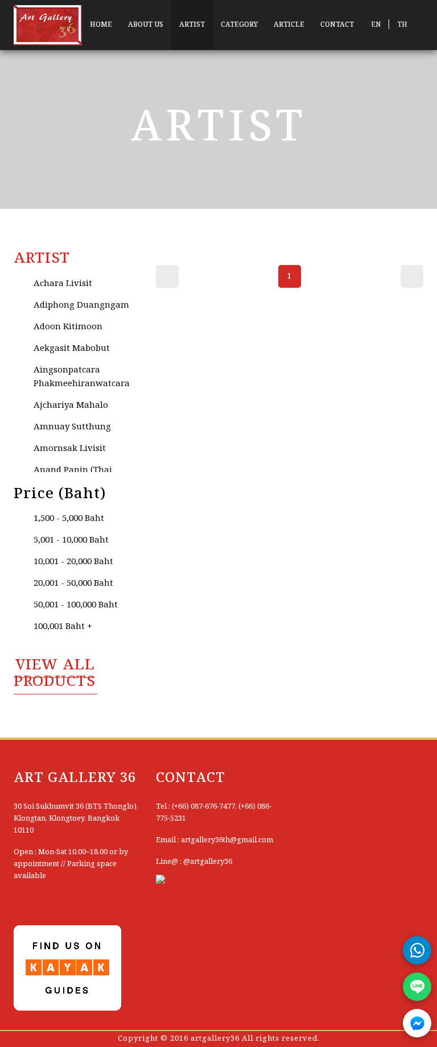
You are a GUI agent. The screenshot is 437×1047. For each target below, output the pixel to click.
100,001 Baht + (63, 627)
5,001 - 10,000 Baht (71, 540)
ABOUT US (145, 24)
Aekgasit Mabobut (72, 348)
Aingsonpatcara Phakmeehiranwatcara (82, 377)
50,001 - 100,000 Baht (76, 605)
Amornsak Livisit (70, 449)
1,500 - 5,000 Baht (69, 518)
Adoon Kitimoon (68, 327)
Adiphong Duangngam (81, 305)
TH (402, 24)
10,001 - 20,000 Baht (73, 562)
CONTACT (337, 24)
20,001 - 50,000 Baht (73, 583)
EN (376, 24)
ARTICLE (289, 24)
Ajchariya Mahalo (71, 405)
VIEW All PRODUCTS (55, 673)
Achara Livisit (63, 284)
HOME (101, 24)
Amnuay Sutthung (72, 427)
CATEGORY (239, 24)
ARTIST (192, 24)
